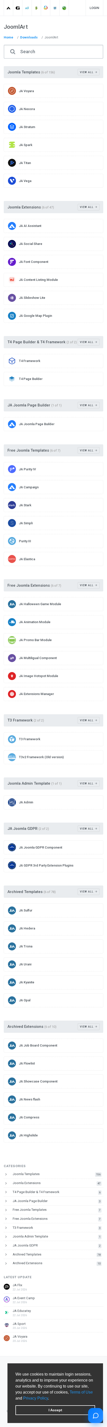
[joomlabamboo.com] (36, 8)
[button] (51, 1398)
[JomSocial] (45, 8)
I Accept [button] (55, 1410)
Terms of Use (81, 1392)
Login (94, 8)
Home (8, 37)
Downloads (29, 37)
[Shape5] (27, 8)
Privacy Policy (35, 1398)
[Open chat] (95, 1415)
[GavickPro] (17, 8)
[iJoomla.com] (55, 8)
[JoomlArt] (8, 8)
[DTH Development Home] (64, 8)
